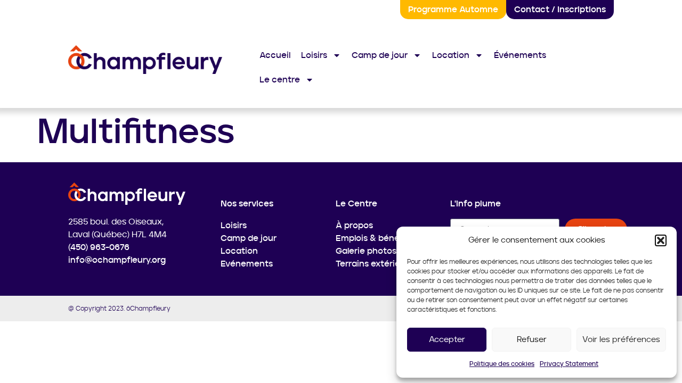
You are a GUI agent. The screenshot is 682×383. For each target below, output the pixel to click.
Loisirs (314, 55)
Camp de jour (380, 55)
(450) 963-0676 (98, 247)
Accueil (274, 55)
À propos (354, 225)
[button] (660, 240)
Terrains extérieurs (374, 264)
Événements (520, 55)
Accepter (447, 340)
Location (450, 55)
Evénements (247, 264)
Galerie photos (366, 251)
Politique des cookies (501, 364)
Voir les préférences (621, 340)
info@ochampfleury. (110, 260)
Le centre (279, 80)
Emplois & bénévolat (378, 238)
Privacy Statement (569, 364)
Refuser (532, 340)
